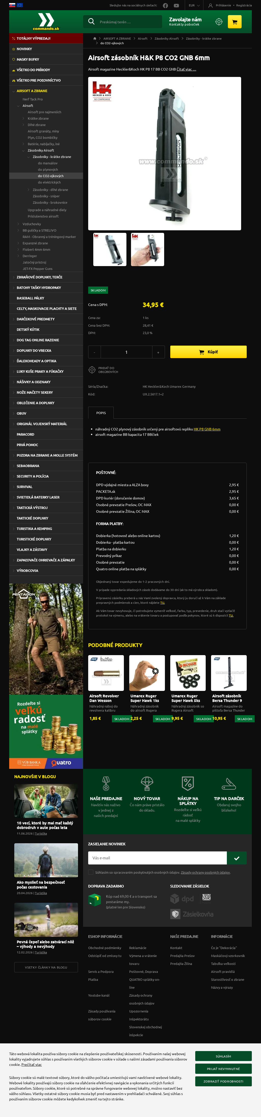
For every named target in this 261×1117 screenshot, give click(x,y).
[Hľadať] (91, 21)
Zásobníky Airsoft (41, 150)
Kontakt (176, 947)
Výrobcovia (27, 570)
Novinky (24, 49)
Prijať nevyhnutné (223, 1069)
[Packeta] (192, 913)
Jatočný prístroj (34, 262)
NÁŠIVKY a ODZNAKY (33, 382)
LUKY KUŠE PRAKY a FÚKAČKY (40, 371)
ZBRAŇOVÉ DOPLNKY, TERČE (39, 277)
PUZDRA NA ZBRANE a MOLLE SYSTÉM (47, 455)
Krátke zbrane (38, 118)
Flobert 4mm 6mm (36, 249)
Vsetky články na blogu (46, 967)
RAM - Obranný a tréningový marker (49, 236)
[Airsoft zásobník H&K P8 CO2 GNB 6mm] (109, 249)
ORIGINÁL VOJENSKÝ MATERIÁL (42, 423)
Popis (101, 413)
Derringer (30, 256)
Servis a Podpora (101, 971)
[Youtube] (174, 5)
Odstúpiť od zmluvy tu (104, 955)
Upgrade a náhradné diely (47, 210)
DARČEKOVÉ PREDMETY (36, 319)
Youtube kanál (99, 995)
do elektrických (49, 182)
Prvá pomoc (27, 444)
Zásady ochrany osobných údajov (205, 872)
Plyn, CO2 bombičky (42, 137)
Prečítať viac (31, 1064)
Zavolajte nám (185, 19)
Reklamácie (137, 947)
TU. (162, 602)
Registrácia (244, 5)
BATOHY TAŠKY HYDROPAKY (39, 287)
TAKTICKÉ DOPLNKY (32, 518)
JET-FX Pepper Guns (38, 268)
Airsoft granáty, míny (43, 131)
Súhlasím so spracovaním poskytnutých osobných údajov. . (163, 872)
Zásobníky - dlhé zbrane (50, 189)
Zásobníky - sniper (46, 196)
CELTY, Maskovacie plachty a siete (47, 308)
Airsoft (28, 105)
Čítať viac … (186, 69)
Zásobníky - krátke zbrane (52, 156)
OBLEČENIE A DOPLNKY (35, 403)
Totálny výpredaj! (33, 38)
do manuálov (48, 163)
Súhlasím (223, 1056)
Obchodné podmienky (104, 947)
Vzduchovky (32, 224)
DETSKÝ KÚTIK (28, 329)
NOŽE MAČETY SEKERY (35, 392)
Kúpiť (212, 351)
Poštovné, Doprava (143, 971)
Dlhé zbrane (37, 124)
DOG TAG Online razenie (38, 340)
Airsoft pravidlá (223, 971)
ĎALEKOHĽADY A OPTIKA (36, 361)
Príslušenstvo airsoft (43, 216)
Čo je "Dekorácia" (224, 947)
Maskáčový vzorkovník (228, 955)
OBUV (21, 413)
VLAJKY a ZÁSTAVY (32, 549)
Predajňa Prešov (182, 955)
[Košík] (235, 21)
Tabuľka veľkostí (223, 963)
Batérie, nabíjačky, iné (44, 144)
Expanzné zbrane (35, 243)
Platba (93, 979)
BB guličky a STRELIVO (39, 230)
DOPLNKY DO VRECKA (34, 350)
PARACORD (25, 434)
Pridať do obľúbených (108, 370)
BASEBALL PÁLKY (30, 298)
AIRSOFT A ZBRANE (32, 90)
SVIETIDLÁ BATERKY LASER (38, 497)
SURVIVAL (24, 486)
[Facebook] (163, 5)
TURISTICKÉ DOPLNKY (34, 539)
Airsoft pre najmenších (44, 112)
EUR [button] (192, 5)
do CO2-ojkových (50, 176)
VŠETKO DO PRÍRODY (33, 69)
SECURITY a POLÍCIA (33, 476)
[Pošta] (205, 898)
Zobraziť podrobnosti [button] (223, 1081)
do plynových (48, 169)
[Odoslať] (237, 857)
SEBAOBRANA (28, 465)
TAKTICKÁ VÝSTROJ (32, 507)
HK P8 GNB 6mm (207, 429)
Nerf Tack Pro (33, 99)
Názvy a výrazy (222, 987)
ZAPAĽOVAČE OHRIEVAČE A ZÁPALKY (46, 560)
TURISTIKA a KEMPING (34, 528)
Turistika (41, 833)
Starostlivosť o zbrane (227, 979)
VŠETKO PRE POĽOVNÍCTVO (39, 80)
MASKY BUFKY (28, 59)
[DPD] (185, 898)
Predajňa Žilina (181, 963)
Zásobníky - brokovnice (50, 202)
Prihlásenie (223, 5)
